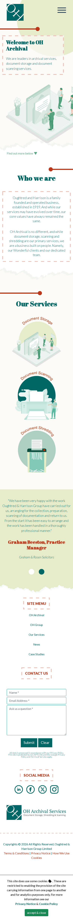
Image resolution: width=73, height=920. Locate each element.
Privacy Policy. (57, 752)
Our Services (37, 634)
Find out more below (20, 153)
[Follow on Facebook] (30, 789)
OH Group (36, 625)
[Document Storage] (36, 341)
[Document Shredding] (36, 450)
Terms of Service (39, 756)
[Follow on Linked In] (18, 789)
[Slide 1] (31, 571)
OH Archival (36, 615)
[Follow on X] (42, 789)
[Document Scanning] (36, 396)
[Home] (15, 12)
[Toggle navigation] (62, 10)
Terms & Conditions (16, 853)
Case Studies (37, 654)
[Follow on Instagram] (54, 789)
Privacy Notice (40, 853)
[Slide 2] (41, 571)
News (36, 644)
